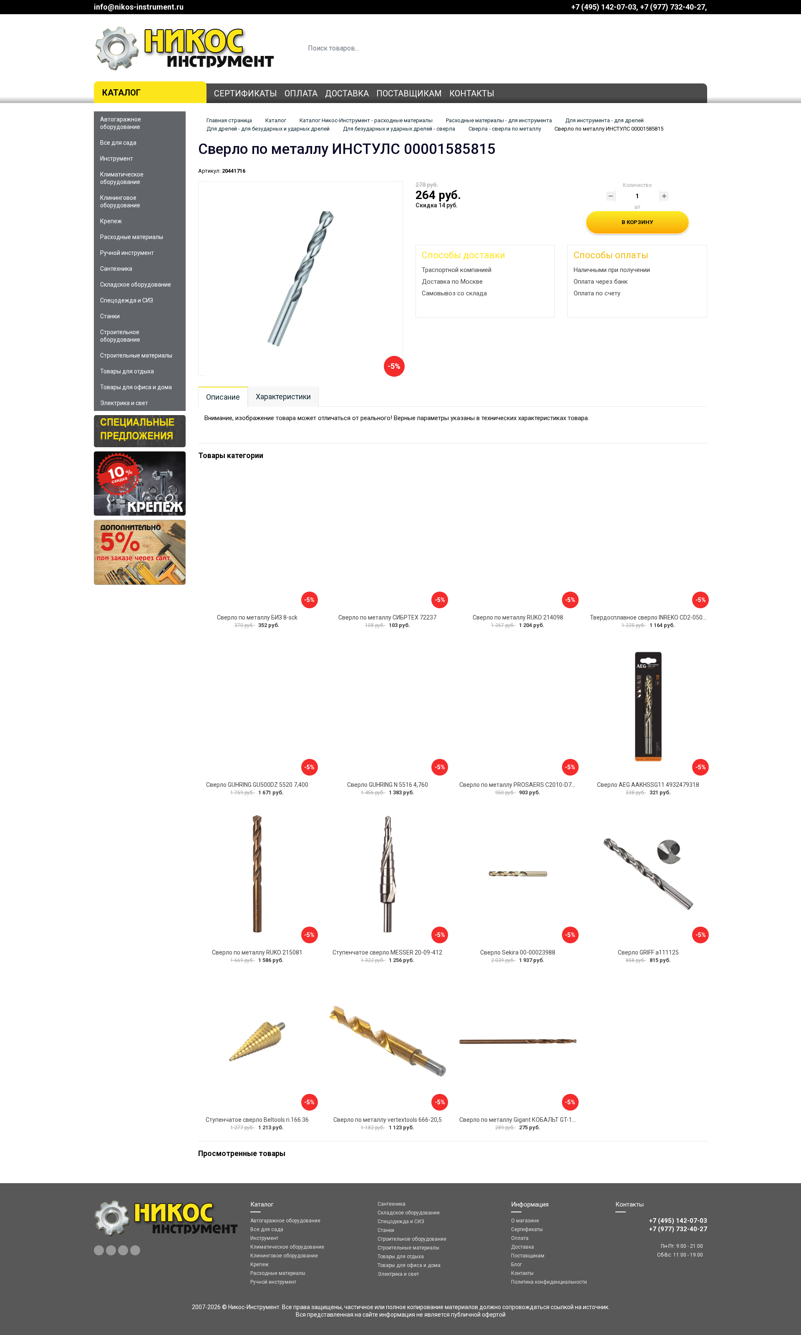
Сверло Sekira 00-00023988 (517, 952)
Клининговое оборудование (120, 201)
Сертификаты (245, 93)
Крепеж (111, 221)
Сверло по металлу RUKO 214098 (518, 617)
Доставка (347, 93)
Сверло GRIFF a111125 (648, 952)
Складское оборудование (135, 284)
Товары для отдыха (127, 371)
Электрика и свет (124, 403)
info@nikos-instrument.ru (139, 7)
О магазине (525, 1221)
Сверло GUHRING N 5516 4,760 (387, 784)
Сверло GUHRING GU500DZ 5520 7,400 (257, 784)
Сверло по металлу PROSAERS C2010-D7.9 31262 (526, 784)
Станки (110, 316)
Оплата (301, 93)
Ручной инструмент (127, 252)
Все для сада (118, 142)
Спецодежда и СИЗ (126, 300)
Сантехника (116, 268)
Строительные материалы (136, 355)
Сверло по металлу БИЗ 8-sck (257, 617)
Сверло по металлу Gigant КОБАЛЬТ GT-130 (519, 1119)
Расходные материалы (131, 237)
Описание (223, 397)
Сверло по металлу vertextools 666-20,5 (387, 1119)
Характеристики (283, 396)
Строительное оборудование (120, 336)
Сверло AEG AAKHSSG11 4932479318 (648, 784)
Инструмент (116, 158)
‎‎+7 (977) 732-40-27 (672, 7)
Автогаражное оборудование (120, 123)
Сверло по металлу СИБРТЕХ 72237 (387, 617)
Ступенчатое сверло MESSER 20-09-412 (387, 952)
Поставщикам (409, 93)
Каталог (121, 93)
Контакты (471, 93)
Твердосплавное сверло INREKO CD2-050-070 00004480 (666, 617)
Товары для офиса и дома (136, 387)
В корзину (637, 222)
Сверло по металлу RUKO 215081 (257, 952)
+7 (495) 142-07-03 (603, 7)
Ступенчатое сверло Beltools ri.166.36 (257, 1119)
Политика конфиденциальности (549, 1282)
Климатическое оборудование (122, 178)
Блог (516, 1264)
